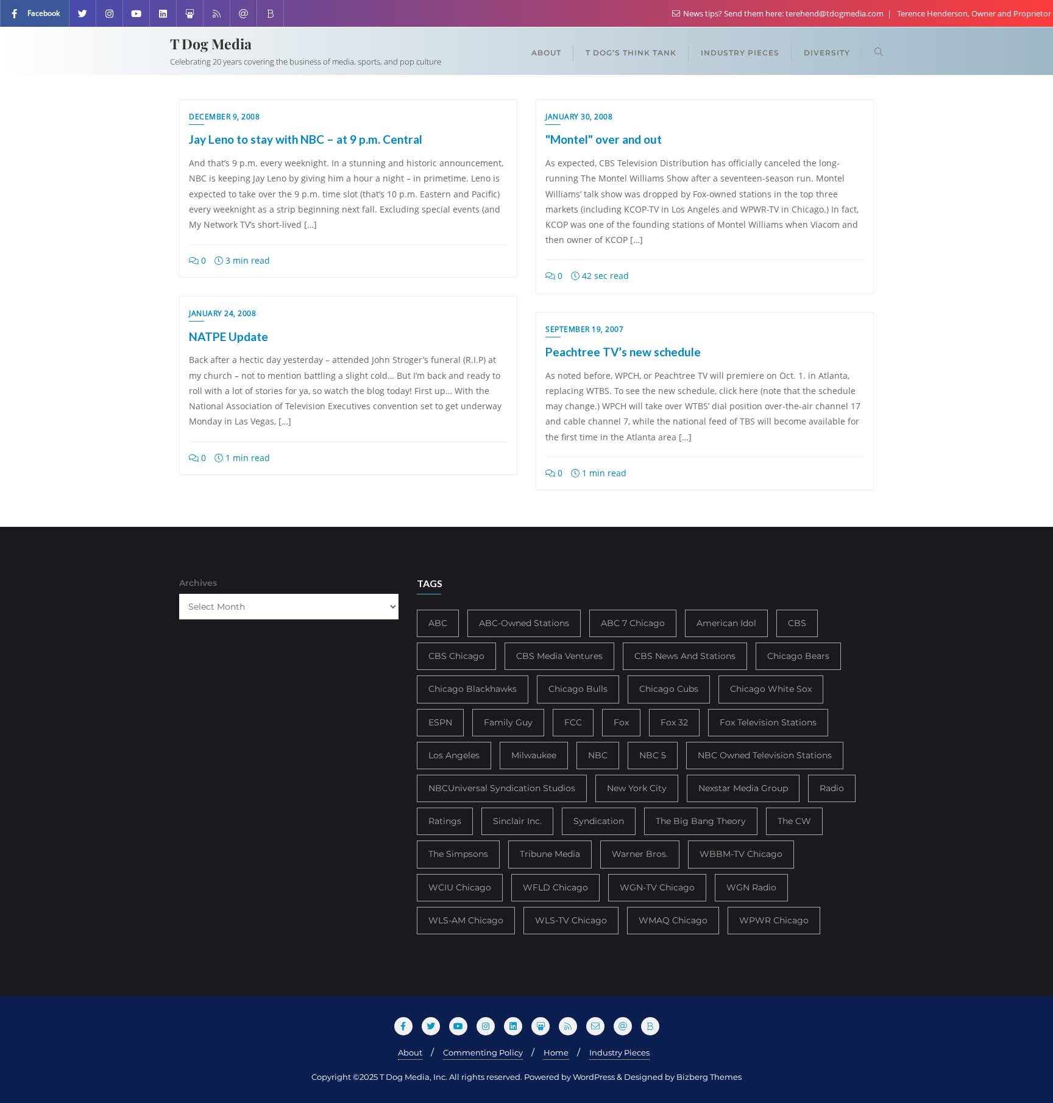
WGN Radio (751, 887)
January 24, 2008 (222, 313)
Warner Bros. (640, 853)
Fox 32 (674, 722)
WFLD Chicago (555, 887)
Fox (621, 722)
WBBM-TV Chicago (741, 853)
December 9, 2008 (224, 116)
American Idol (726, 623)
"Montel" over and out (603, 139)
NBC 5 (652, 755)
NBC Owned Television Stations (765, 755)
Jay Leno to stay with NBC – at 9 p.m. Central (305, 139)
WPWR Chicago (774, 920)
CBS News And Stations (685, 655)
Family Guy (508, 722)
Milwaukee (533, 755)
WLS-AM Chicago (465, 920)
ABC (437, 623)
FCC (573, 722)
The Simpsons (458, 853)
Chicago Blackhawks (472, 688)
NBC (598, 755)
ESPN (440, 722)
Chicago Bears (798, 655)
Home (556, 1052)
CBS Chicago (456, 655)
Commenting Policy (483, 1052)
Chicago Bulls (578, 688)
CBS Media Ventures (559, 655)
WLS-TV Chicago (571, 920)
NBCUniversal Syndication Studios (501, 788)
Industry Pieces (619, 1052)
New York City (637, 788)
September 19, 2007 (584, 329)
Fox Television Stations (768, 722)
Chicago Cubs (668, 688)
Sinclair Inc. (517, 821)
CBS (797, 623)
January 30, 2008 (578, 116)
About (410, 1052)
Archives (198, 582)
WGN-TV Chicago (657, 887)
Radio (832, 788)
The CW (794, 821)
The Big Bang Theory (701, 821)
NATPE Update (228, 336)
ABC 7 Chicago (633, 623)
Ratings (444, 821)
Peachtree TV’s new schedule (623, 352)
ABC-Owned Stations (524, 623)
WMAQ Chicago (673, 920)
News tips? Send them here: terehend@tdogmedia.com (783, 13)
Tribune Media (550, 853)
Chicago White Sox (771, 688)
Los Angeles (454, 755)
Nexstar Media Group (743, 788)
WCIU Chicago (459, 887)
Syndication (598, 821)
